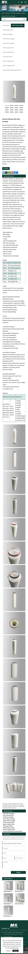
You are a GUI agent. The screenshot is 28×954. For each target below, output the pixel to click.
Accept (15, 950)
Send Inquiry (6, 168)
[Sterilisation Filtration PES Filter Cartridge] (8, 898)
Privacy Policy (15, 948)
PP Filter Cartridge (8, 817)
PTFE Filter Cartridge (9, 819)
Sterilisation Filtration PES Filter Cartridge (9, 903)
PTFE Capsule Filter (8, 822)
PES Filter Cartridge (15, 13)
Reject (8, 950)
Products (7, 13)
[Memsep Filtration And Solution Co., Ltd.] (4, 2)
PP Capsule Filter (8, 826)
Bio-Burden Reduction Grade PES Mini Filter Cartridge (20, 891)
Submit (18, 872)
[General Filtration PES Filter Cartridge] (14, 92)
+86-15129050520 (8, 936)
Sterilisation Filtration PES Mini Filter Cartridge (9, 891)
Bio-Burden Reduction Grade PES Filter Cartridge (9, 916)
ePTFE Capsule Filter (9, 829)
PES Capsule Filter (8, 815)
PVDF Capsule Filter (8, 827)
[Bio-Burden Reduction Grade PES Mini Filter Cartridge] (19, 885)
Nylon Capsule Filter (9, 824)
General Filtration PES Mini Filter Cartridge (20, 903)
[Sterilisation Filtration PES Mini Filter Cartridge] (8, 885)
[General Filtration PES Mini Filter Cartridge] (19, 898)
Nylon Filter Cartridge (9, 820)
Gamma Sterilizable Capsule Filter (12, 831)
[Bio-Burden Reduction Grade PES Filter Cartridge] (8, 910)
